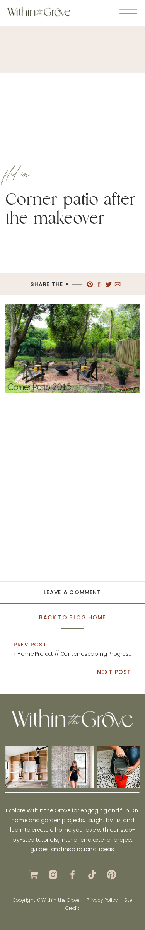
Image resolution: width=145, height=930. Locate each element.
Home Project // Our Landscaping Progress (74, 654)
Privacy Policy (102, 899)
